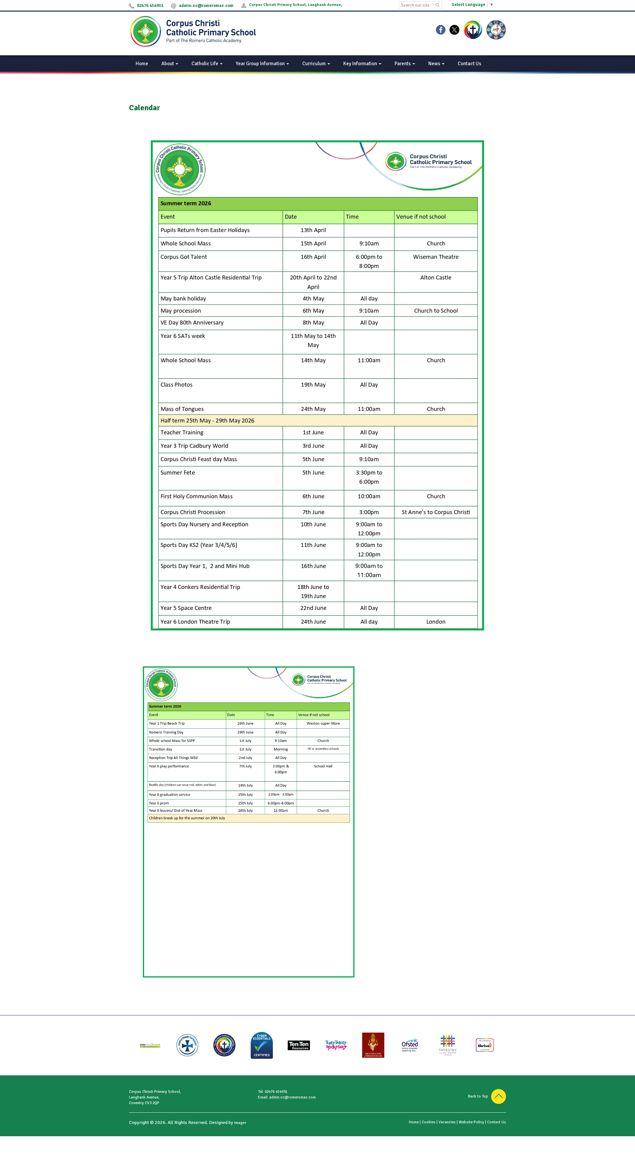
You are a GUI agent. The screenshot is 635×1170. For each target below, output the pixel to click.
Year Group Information (261, 64)
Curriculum (314, 64)
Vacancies (447, 1122)
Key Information (360, 64)
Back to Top (479, 1096)
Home (142, 64)
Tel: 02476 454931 (272, 1091)
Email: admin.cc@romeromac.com (287, 1097)
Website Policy (471, 1122)
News (434, 64)
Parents (403, 64)
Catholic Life (205, 64)
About (168, 64)
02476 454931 (150, 5)
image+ (240, 1122)
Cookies (429, 1122)
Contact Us (469, 64)
